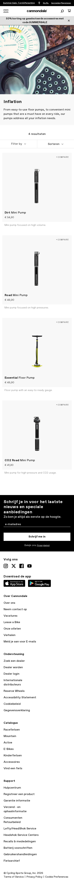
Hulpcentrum (12, 788)
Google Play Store (39, 583)
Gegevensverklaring (17, 710)
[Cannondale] (37, 11)
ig (6, 566)
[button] (18, 144)
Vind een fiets (13, 768)
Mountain (10, 736)
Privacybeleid (43, 545)
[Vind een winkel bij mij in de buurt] (39, 3)
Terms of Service (14, 876)
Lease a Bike (12, 622)
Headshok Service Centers (21, 835)
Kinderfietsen (13, 755)
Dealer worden (13, 667)
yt (29, 566)
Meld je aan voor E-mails (20, 642)
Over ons (9, 603)
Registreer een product (19, 794)
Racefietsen (12, 730)
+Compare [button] (62, 157)
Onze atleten (12, 629)
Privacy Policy (34, 876)
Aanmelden (56, 3)
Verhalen (9, 635)
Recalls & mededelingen (20, 841)
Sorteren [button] (53, 144)
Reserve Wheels (14, 691)
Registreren (66, 3)
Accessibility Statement (20, 697)
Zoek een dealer (14, 661)
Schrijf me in (37, 537)
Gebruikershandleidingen (20, 854)
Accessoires (12, 762)
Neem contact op (15, 609)
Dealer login (11, 674)
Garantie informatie (17, 801)
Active (8, 743)
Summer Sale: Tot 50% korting (19, 3)
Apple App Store (14, 583)
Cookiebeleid (12, 704)
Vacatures (10, 616)
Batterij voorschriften (18, 848)
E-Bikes (9, 749)
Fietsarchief (12, 861)
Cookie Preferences (56, 876)
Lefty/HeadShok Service (20, 828)
